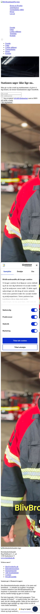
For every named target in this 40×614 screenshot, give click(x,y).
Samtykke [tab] (7, 271)
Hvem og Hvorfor (16, 6)
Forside (12, 28)
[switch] (34, 317)
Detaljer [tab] (20, 271)
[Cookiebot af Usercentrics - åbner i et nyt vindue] (23, 265)
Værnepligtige (10, 49)
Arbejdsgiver (14, 8)
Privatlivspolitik (10, 577)
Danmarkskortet (11, 571)
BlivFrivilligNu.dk (11, 567)
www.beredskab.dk (8, 558)
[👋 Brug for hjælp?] (35, 609)
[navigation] (10, 2)
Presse (12, 12)
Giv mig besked (7, 102)
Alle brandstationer (12, 573)
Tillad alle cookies (20, 341)
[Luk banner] (36, 265)
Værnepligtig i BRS (17, 10)
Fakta (12, 30)
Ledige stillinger (15, 32)
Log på (12, 14)
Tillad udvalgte (20, 347)
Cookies (8, 575)
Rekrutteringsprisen (12, 569)
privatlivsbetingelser (21, 98)
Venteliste (13, 34)
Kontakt (12, 36)
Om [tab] (32, 271)
